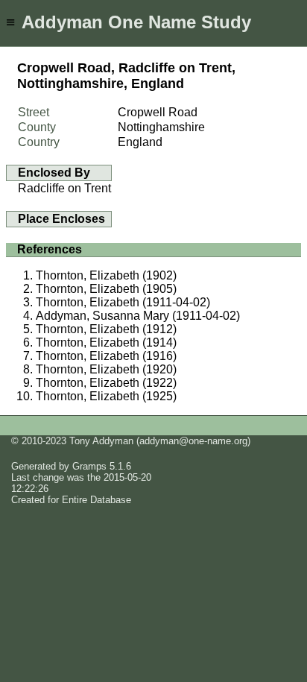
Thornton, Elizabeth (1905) (106, 288)
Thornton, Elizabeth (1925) (106, 396)
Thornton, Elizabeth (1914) (106, 342)
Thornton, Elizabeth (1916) (106, 356)
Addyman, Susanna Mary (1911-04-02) (138, 315)
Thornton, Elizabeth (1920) (106, 369)
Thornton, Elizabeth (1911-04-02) (123, 302)
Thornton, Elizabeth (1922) (106, 382)
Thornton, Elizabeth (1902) (106, 275)
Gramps (89, 466)
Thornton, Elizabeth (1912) (106, 329)
